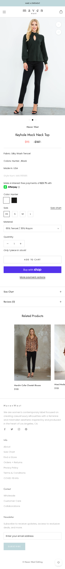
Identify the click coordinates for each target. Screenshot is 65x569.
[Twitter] (12, 429)
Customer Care (12, 500)
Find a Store (10, 457)
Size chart (55, 207)
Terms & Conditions (15, 472)
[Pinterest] (26, 429)
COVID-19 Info (11, 478)
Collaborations (12, 506)
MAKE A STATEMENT (32, 3)
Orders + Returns (13, 462)
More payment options (32, 277)
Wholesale (9, 495)
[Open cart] (61, 11)
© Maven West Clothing (32, 561)
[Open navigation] (4, 12)
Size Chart (9, 291)
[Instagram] (19, 429)
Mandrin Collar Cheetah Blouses (27, 385)
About (7, 446)
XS (6, 213)
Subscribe (14, 546)
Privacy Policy (11, 467)
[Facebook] (5, 429)
